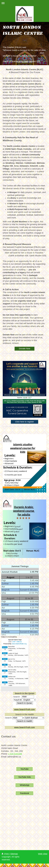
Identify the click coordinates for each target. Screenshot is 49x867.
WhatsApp (24, 785)
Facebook (24, 793)
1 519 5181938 (15, 754)
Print (6, 854)
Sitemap (14, 854)
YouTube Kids (24, 777)
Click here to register (24, 422)
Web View (42, 854)
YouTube (24, 769)
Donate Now (24, 348)
